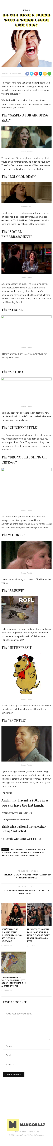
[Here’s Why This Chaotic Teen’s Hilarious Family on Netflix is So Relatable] (13, 914)
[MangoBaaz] (26, 1124)
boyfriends (30, 850)
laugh (24, 855)
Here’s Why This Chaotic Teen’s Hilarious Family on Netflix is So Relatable (11, 935)
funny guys (38, 852)
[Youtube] (36, 1136)
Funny (16, 852)
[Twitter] (23, 1136)
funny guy (26, 852)
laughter (33, 855)
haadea (5, 74)
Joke (17, 855)
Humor (26, 10)
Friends (41, 850)
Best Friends (17, 850)
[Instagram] (29, 1136)
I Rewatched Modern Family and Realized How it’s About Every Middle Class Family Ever (38, 935)
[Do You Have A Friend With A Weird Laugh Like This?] (26, 48)
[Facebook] (16, 1136)
